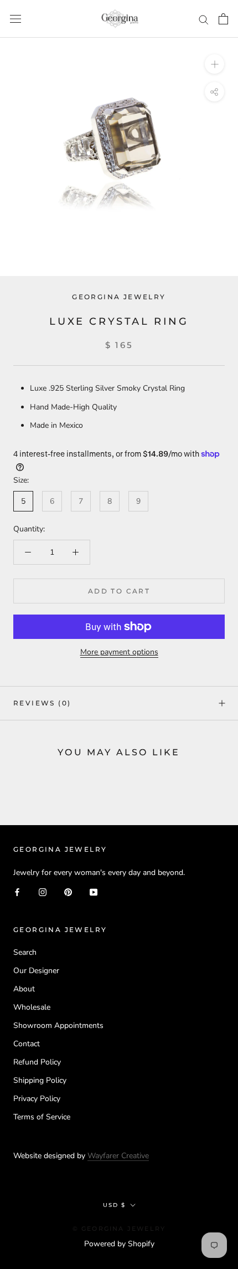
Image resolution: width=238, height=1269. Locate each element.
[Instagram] (42, 891)
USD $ (114, 1205)
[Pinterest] (68, 891)
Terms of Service (41, 1117)
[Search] (204, 19)
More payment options (119, 652)
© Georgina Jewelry (119, 1228)
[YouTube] (93, 891)
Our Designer (36, 970)
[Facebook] (17, 891)
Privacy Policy (36, 1098)
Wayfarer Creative (118, 1155)
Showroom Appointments (58, 1025)
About (24, 989)
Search (25, 952)
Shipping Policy (39, 1080)
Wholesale (31, 1007)
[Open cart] (223, 18)
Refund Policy (37, 1062)
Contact (26, 1043)
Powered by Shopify (119, 1244)
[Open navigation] (15, 19)
